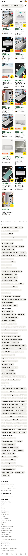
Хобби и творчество (6, 520)
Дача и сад (3, 522)
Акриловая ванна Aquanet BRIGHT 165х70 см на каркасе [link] (7, 159)
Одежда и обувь (5, 512)
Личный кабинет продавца (7, 484)
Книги (2, 524)
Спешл (7, 554)
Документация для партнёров (8, 488)
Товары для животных (6, 530)
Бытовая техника (5, 506)
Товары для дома (5, 514)
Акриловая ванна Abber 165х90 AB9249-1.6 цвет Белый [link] (19, 159)
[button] (26, 6)
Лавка (11, 554)
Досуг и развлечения (6, 502)
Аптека (3, 516)
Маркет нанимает (5, 543)
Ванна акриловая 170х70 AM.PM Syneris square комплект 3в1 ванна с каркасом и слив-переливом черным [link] (20, 83)
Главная (2, 554)
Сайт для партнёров (6, 490)
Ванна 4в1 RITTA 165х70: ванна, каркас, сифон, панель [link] (7, 211)
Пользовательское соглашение (8, 539)
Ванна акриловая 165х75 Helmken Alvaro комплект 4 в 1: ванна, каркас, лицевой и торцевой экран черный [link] (20, 109)
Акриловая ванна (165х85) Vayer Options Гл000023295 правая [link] (20, 134)
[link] (12, 227)
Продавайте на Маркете (7, 486)
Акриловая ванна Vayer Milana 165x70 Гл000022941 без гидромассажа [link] (7, 83)
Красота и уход (4, 518)
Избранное (16, 554)
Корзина (21, 554)
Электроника (4, 510)
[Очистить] (22, 6)
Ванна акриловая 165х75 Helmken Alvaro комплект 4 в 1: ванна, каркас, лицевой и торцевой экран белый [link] (7, 31)
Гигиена (3, 508)
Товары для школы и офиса (7, 526)
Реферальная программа (7, 496)
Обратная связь (5, 541)
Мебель (3, 504)
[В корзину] (12, 25)
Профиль (25, 554)
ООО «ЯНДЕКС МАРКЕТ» (11, 548)
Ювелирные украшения (6, 536)
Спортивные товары (6, 528)
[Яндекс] (12, 550)
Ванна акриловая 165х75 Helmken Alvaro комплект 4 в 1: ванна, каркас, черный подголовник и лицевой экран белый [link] (20, 56)
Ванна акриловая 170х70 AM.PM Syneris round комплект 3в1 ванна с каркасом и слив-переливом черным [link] (7, 186)
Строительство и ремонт (7, 532)
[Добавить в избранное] (12, 13)
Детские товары (5, 534)
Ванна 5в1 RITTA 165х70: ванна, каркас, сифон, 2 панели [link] (7, 109)
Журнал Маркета (5, 545)
